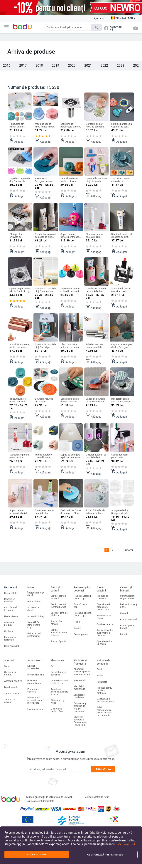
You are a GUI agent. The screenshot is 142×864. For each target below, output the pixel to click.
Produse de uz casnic (104, 616)
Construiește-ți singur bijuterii (127, 597)
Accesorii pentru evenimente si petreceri (105, 633)
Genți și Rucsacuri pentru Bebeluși (59, 632)
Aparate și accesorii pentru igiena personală (82, 671)
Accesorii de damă (33, 608)
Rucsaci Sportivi (59, 641)
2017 (23, 65)
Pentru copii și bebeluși (82, 589)
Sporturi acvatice (12, 693)
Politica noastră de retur (96, 797)
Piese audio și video (58, 701)
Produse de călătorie (33, 690)
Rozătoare (102, 682)
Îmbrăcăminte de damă (35, 594)
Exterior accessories (33, 667)
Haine (30, 587)
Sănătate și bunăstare (79, 696)
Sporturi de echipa (9, 700)
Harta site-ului (11, 616)
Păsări (100, 675)
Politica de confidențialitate (40, 801)
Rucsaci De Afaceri (56, 622)
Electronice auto (35, 709)
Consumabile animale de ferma (105, 700)
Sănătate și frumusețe (80, 662)
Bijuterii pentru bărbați (127, 626)
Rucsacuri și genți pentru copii (82, 614)
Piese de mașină (35, 674)
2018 (39, 65)
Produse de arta (105, 624)
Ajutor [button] (97, 18)
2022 (104, 65)
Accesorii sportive (13, 681)
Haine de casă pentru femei (34, 634)
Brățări (123, 634)
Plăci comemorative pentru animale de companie (104, 711)
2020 (71, 65)
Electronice (57, 660)
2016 (6, 65)
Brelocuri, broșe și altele (129, 605)
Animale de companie (103, 662)
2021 (88, 65)
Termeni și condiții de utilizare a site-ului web (49, 797)
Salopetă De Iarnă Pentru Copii (33, 625)
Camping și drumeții (10, 673)
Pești (99, 669)
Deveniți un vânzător (9, 600)
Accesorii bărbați (35, 616)
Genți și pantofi (55, 589)
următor (128, 550)
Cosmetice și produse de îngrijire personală (80, 707)
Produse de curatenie (102, 597)
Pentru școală (81, 634)
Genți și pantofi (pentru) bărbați (58, 605)
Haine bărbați (34, 601)
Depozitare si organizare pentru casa (103, 607)
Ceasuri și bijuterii (126, 589)
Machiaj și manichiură (79, 687)
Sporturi (9, 660)
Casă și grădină (101, 589)
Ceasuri (124, 613)
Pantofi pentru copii (81, 605)
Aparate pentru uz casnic (104, 642)
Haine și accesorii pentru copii (82, 597)
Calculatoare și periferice (58, 673)
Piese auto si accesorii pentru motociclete (35, 700)
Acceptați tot (36, 854)
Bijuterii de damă (128, 619)
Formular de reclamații (10, 638)
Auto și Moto (34, 660)
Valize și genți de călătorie (59, 614)
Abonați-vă (103, 769)
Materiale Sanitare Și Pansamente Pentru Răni (80, 721)
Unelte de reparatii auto (34, 682)
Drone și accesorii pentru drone (59, 682)
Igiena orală (80, 680)
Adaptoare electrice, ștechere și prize (59, 692)
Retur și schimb (12, 646)
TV (52, 666)
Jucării (77, 628)
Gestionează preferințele (105, 854)
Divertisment (10, 687)
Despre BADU (10, 593)
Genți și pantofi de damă (58, 597)
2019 (55, 65)
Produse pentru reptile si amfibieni (104, 690)
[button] (6, 26)
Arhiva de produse (9, 623)
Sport (7, 666)
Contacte (8, 631)
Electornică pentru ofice (56, 710)
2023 (120, 65)
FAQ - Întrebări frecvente (11, 608)
